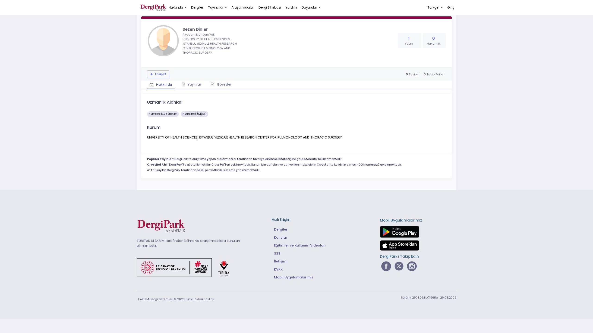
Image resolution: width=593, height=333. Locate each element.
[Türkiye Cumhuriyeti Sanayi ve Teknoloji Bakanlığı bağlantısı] (186, 267)
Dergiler (197, 7)
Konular (280, 237)
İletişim (280, 261)
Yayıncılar (216, 7)
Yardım (291, 7)
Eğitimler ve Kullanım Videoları (300, 245)
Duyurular (309, 7)
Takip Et (160, 74)
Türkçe (433, 7)
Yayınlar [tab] (193, 84)
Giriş (450, 7)
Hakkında (176, 7)
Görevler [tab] (224, 84)
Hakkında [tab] (163, 84)
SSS (277, 253)
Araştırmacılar (242, 7)
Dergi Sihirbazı (270, 7)
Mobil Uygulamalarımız (293, 277)
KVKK (278, 269)
